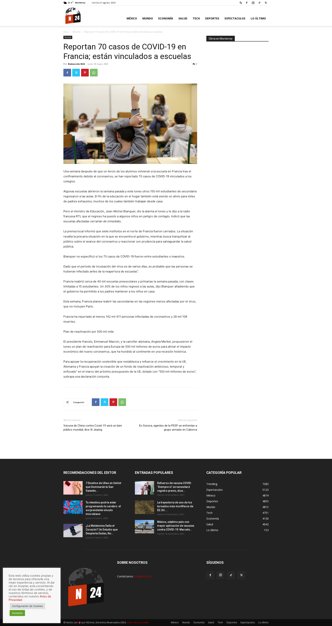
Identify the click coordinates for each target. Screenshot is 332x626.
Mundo (147, 18)
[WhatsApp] (94, 72)
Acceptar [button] (17, 612)
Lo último (258, 18)
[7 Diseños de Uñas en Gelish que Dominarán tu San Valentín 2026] (73, 488)
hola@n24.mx (142, 576)
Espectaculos (235, 18)
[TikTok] (259, 2)
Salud (182, 18)
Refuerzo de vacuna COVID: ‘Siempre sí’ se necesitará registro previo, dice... (174, 487)
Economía (165, 18)
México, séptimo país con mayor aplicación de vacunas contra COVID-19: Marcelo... (175, 525)
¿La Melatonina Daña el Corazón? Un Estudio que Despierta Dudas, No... (102, 529)
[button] (241, 2)
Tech (196, 18)
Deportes (212, 18)
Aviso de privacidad (138, 622)
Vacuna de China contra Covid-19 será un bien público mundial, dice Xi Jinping (92, 427)
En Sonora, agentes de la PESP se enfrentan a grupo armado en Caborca (168, 427)
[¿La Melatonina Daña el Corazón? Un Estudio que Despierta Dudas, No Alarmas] (73, 530)
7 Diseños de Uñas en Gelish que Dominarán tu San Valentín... (103, 487)
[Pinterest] (85, 72)
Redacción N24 (76, 63)
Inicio (66, 31)
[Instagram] (253, 2)
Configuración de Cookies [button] (27, 606)
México (132, 18)
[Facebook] (247, 2)
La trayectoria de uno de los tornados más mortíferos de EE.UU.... (175, 506)
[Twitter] (266, 2)
